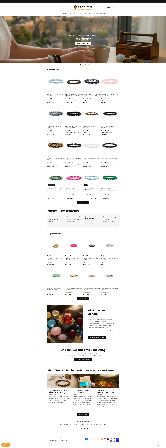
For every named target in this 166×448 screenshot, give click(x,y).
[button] (48, 7)
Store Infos (83, 43)
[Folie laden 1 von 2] (80, 64)
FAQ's (61, 424)
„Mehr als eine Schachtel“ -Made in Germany (83, 391)
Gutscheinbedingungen (100, 424)
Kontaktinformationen (95, 444)
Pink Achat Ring (68, 255)
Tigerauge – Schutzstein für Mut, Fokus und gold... (59, 391)
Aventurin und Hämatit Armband (54, 188)
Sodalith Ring (86, 255)
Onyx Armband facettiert (106, 156)
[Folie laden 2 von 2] (82, 64)
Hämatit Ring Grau (105, 286)
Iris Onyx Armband (51, 124)
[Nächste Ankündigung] (118, 1)
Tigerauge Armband (52, 156)
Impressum (103, 444)
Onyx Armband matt (69, 124)
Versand (66, 424)
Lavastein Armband (105, 124)
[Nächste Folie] (85, 64)
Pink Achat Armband (70, 188)
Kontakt (91, 424)
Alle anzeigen (83, 203)
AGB (88, 444)
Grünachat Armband (106, 188)
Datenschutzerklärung (74, 444)
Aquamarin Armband (52, 91)
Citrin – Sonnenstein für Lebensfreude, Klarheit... (106, 391)
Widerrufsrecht (84, 444)
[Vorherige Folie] (77, 64)
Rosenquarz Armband (106, 91)
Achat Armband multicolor (89, 124)
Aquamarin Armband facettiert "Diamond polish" (90, 189)
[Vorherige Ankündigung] (47, 1)
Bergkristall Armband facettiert (90, 156)
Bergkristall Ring (51, 255)
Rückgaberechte (84, 424)
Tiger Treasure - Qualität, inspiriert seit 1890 (60, 445)
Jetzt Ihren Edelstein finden (83, 359)
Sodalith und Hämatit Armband (90, 91)
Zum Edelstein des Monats (96, 337)
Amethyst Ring (104, 255)
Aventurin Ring (50, 286)
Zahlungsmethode (74, 424)
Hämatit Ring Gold (69, 286)
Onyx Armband (68, 156)
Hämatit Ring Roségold (88, 286)
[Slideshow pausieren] (88, 64)
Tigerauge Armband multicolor (72, 91)
